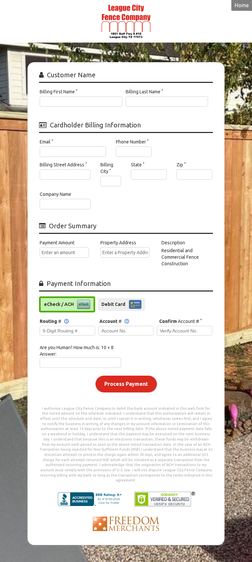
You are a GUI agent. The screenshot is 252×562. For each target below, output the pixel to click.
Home (242, 5)
